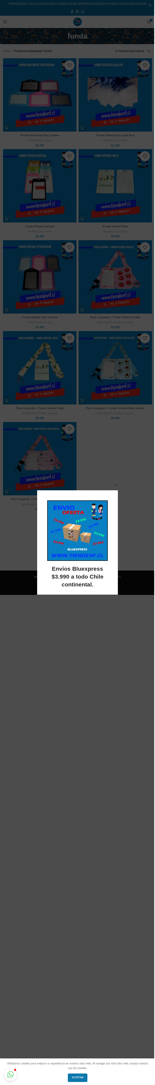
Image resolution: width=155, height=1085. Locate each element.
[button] (10, 1074)
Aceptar (77, 1077)
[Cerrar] (116, 485)
